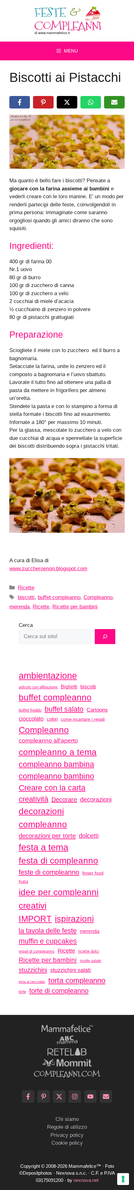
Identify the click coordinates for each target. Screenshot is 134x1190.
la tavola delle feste (48, 931)
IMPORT (35, 919)
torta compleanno (76, 980)
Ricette (26, 588)
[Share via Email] (114, 102)
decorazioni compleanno (43, 817)
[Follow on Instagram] (75, 1096)
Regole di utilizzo (67, 1127)
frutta (23, 881)
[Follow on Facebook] (28, 1096)
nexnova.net (86, 1180)
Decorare (64, 799)
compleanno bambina (56, 764)
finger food (92, 872)
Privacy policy (67, 1135)
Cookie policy (67, 1143)
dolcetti (88, 835)
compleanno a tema (58, 752)
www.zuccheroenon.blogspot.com (48, 569)
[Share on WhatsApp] (90, 102)
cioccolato (31, 719)
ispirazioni (74, 919)
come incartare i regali (83, 719)
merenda (19, 607)
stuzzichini (33, 969)
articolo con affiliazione (38, 687)
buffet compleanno (59, 597)
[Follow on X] (59, 1096)
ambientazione (48, 676)
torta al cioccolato (32, 982)
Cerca (26, 625)
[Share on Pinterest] (43, 102)
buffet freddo (30, 710)
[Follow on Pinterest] (43, 1096)
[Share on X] (67, 102)
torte (22, 992)
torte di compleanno (59, 991)
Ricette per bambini (75, 607)
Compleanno (98, 597)
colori (52, 719)
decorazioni (96, 799)
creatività (33, 799)
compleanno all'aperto (48, 740)
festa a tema (43, 847)
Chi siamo (67, 1119)
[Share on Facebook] (19, 102)
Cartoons (97, 710)
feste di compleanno (49, 872)
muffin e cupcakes (48, 941)
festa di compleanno (58, 860)
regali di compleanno (37, 951)
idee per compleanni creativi (58, 898)
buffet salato (64, 709)
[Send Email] (106, 1096)
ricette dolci (88, 951)
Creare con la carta (52, 787)
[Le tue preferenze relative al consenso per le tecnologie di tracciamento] (123, 1179)
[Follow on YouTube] (90, 1096)
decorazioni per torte (47, 835)
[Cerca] (105, 636)
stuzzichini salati (70, 970)
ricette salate (90, 961)
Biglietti (69, 686)
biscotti (26, 597)
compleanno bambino (56, 776)
